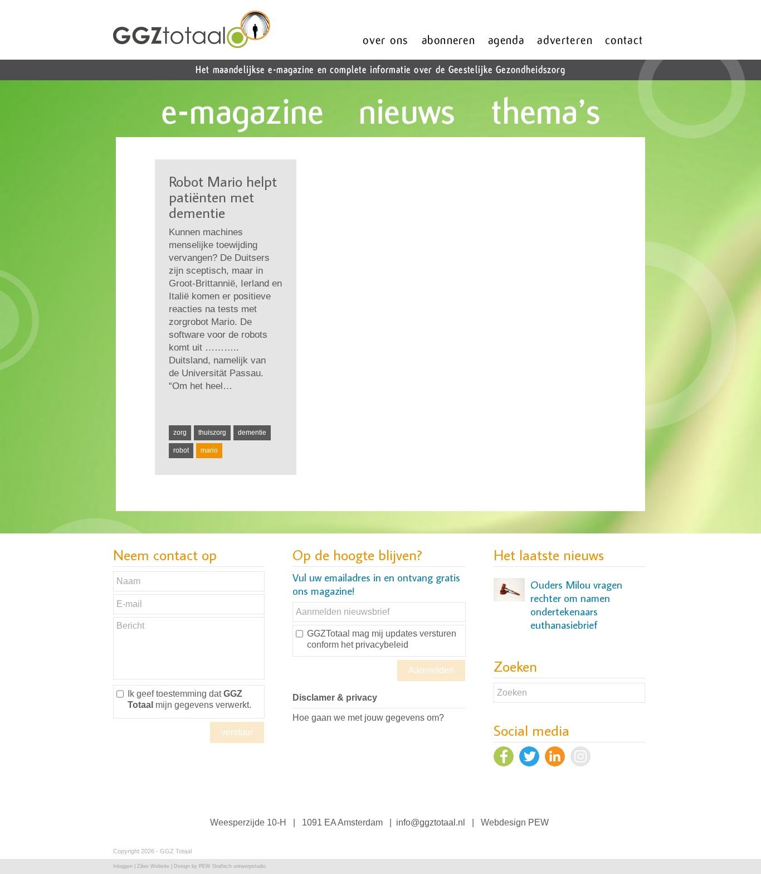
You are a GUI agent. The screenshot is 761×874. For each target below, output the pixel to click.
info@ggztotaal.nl (430, 822)
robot (181, 450)
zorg (180, 432)
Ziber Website (153, 866)
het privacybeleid (374, 644)
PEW (538, 822)
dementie (252, 432)
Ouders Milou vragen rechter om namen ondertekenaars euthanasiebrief (576, 605)
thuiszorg (212, 432)
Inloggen (123, 866)
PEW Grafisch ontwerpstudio (232, 866)
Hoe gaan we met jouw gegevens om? (368, 717)
